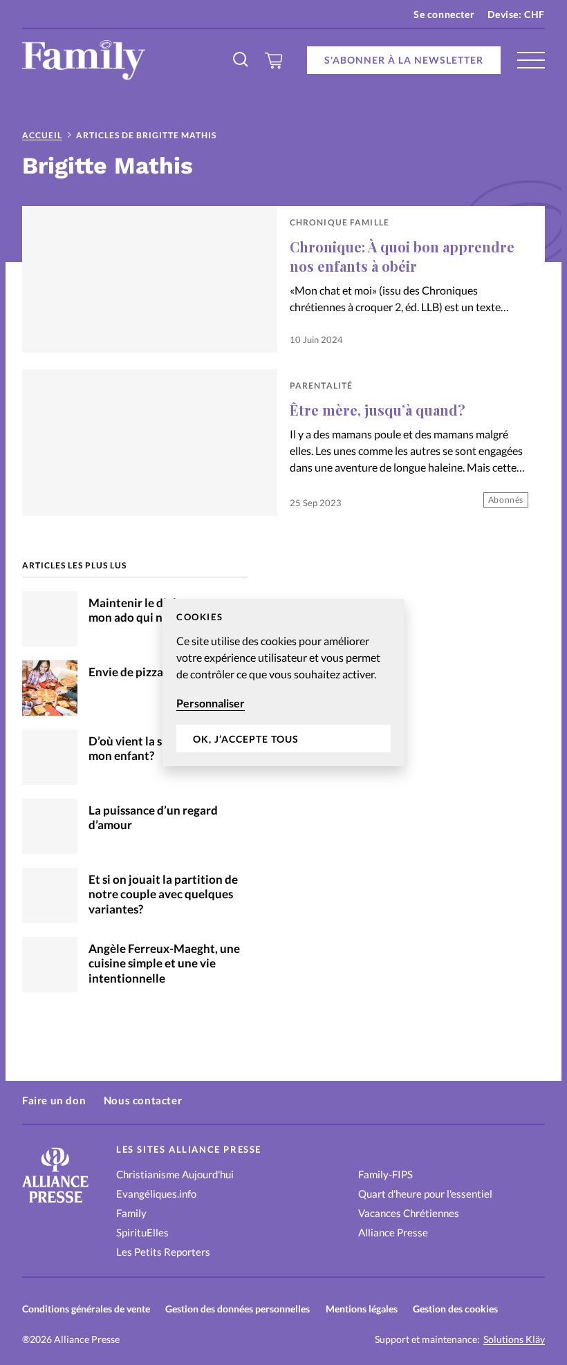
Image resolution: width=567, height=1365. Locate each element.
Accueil (42, 135)
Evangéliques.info (156, 1193)
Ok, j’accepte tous (246, 739)
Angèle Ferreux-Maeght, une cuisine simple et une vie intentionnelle (164, 963)
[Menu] (531, 60)
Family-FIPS (385, 1174)
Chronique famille (339, 222)
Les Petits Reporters (163, 1251)
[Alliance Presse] (55, 1204)
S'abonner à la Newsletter (403, 60)
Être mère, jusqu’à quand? (377, 409)
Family (131, 1213)
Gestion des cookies (455, 1309)
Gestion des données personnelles (237, 1309)
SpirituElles (142, 1232)
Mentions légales (362, 1309)
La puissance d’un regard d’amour (153, 818)
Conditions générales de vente (86, 1309)
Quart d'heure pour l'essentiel (425, 1193)
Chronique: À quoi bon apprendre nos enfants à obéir (402, 256)
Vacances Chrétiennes (408, 1213)
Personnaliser (210, 702)
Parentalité (321, 385)
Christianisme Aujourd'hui (175, 1174)
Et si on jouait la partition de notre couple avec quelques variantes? (163, 894)
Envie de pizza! (128, 672)
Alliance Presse (393, 1232)
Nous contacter (143, 1100)
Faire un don (54, 1100)
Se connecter (443, 14)
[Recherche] (241, 60)
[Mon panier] (274, 60)
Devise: (516, 14)
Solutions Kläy (514, 1339)
